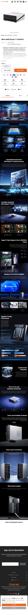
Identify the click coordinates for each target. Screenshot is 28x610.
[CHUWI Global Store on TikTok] (18, 593)
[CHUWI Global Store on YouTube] (13, 593)
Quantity (3, 63)
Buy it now (20, 70)
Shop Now (10, 543)
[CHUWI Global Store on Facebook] (11, 593)
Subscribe (22, 564)
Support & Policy (14, 575)
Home (2, 35)
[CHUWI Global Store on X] (16, 593)
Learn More (4, 543)
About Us (14, 580)
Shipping (9, 44)
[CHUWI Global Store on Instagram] (8, 593)
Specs (20, 95)
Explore (14, 577)
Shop (13, 572)
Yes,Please (14, 604)
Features (7, 95)
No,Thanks (14, 607)
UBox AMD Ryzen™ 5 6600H (11, 35)
